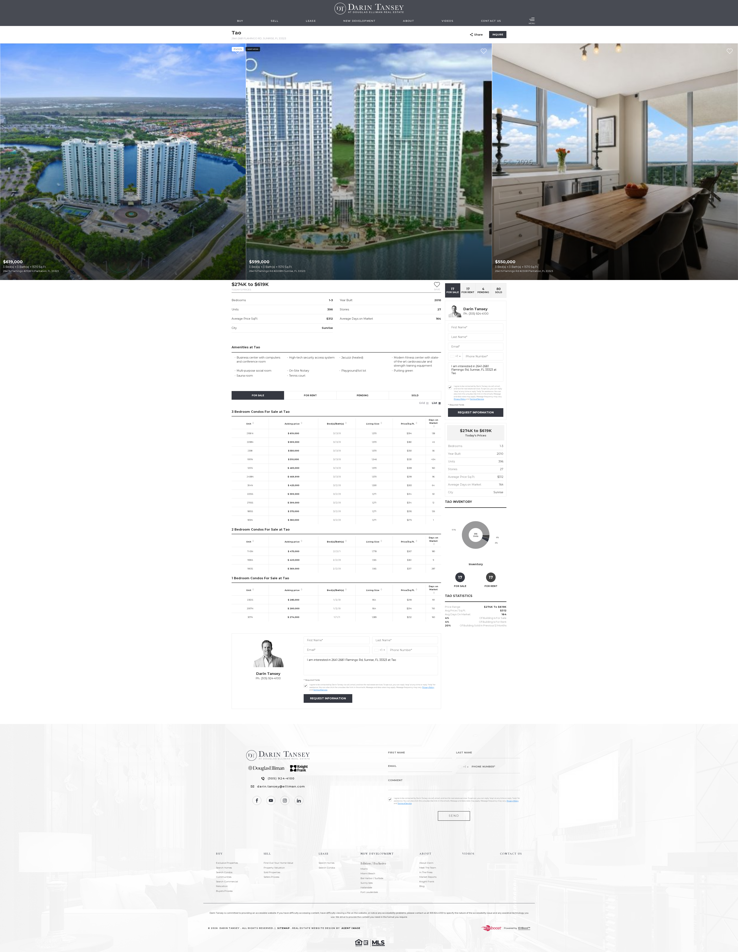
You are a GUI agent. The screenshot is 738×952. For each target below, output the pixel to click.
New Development (359, 20)
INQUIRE (497, 34)
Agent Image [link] (351, 928)
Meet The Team (427, 867)
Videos (447, 20)
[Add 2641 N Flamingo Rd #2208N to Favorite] (483, 51)
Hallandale (366, 887)
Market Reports (427, 877)
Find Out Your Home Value (278, 863)
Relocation (222, 886)
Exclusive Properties (227, 863)
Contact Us (491, 20)
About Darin (426, 863)
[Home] (369, 8)
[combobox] (380, 650)
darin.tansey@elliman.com (281, 786)
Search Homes (224, 867)
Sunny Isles (367, 883)
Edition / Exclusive (373, 863)
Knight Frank (426, 881)
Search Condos (224, 872)
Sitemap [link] (283, 928)
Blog (422, 886)
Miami (364, 869)
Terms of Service (320, 690)
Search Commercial (227, 881)
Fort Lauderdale (369, 892)
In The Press (425, 872)
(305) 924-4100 (281, 778)
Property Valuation (274, 867)
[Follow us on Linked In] (298, 800)
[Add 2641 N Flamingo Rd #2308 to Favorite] (729, 51)
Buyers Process (224, 891)
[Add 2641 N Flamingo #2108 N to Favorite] (237, 51)
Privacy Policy (428, 687)
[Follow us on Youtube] (270, 800)
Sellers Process (271, 877)
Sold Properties (272, 872)
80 (498, 290)
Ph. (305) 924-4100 (268, 678)
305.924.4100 (436, 913)
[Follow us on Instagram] (284, 800)
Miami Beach (368, 873)
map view (253, 49)
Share (478, 34)
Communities (223, 877)
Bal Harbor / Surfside (372, 878)
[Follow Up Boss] (306, 686)
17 (452, 290)
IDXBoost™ (524, 928)
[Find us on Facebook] (256, 800)
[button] (437, 286)
